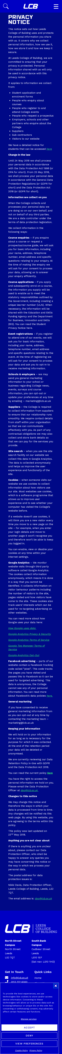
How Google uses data (22, 628)
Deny (29, 1035)
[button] (55, 985)
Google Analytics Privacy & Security (29, 634)
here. (50, 695)
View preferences (29, 1043)
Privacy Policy (35, 1050)
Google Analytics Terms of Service (28, 639)
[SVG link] (30, 6)
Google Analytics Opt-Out (23, 655)
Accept (29, 1027)
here (49, 148)
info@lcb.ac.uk (19, 977)
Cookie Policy (21, 1050)
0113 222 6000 (19, 981)
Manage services (29, 1019)
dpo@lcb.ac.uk (30, 790)
